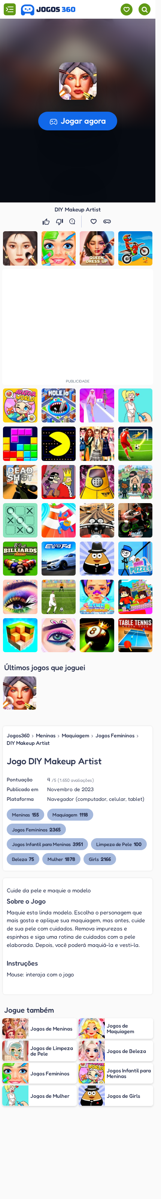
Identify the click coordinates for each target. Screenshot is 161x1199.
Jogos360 (18, 735)
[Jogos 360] (48, 10)
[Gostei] (47, 221)
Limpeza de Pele (119, 844)
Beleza (23, 859)
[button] (94, 221)
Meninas (45, 735)
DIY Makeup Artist (28, 743)
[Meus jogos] (126, 9)
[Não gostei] (60, 221)
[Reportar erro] (74, 221)
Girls (100, 859)
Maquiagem (75, 735)
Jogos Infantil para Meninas (47, 844)
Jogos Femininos (114, 735)
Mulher (61, 859)
